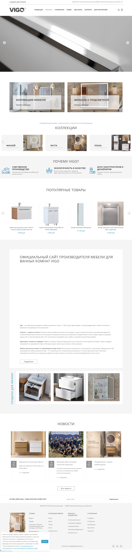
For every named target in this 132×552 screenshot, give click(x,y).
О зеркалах (91, 521)
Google (31, 521)
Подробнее (28, 361)
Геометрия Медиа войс (75, 529)
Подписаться (113, 499)
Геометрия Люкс (73, 526)
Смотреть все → (53, 531)
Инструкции (91, 525)
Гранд (50, 525)
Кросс (50, 521)
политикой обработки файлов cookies (25, 548)
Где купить (91, 528)
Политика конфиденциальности (72, 546)
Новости (66, 424)
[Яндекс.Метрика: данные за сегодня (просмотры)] (6, 551)
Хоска (50, 528)
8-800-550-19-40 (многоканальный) (51, 506)
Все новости (66, 488)
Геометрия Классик (74, 520)
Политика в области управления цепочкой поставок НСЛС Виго (36, 526)
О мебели (90, 518)
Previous (4, 42)
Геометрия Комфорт (74, 523)
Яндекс (31, 518)
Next (127, 42)
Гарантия (90, 531)
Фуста (50, 518)
